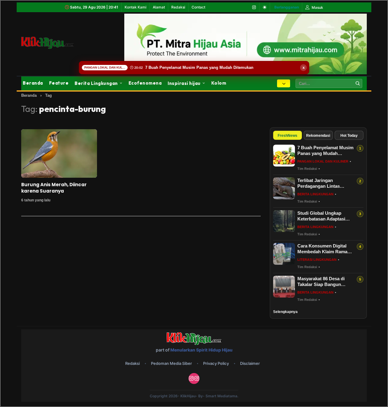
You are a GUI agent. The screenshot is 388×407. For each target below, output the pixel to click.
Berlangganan (286, 7)
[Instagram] (254, 7)
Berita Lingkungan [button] (96, 83)
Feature (59, 83)
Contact (198, 7)
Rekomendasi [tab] (318, 135)
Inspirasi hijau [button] (184, 83)
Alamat (159, 7)
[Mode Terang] (265, 7)
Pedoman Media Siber (171, 363)
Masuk (317, 7)
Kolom (218, 83)
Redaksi (178, 7)
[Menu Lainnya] (283, 83)
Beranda (33, 83)
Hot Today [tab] (349, 135)
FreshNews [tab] (287, 135)
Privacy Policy (216, 363)
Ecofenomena (145, 83)
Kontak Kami (135, 7)
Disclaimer (250, 363)
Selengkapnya (285, 312)
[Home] (54, 43)
